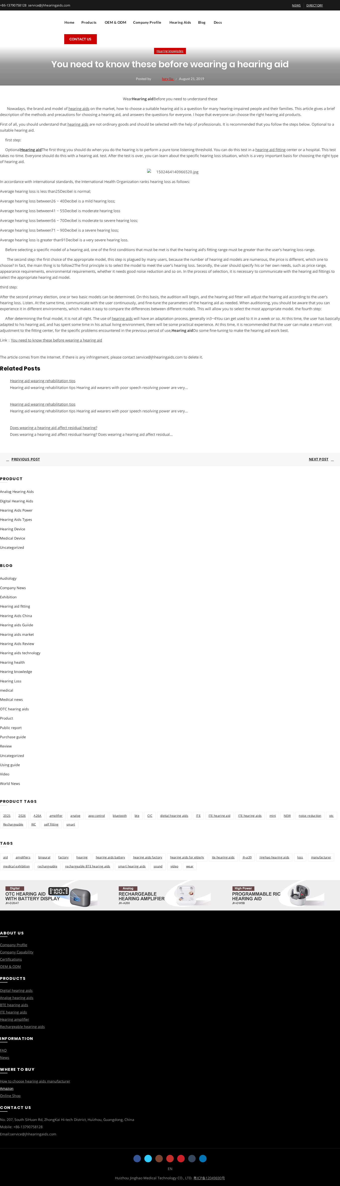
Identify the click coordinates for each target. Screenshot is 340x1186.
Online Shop (10, 1095)
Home (69, 22)
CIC (149, 816)
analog (75, 816)
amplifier (56, 816)
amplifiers (23, 857)
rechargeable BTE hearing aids (87, 866)
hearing (82, 857)
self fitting (51, 824)
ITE (198, 816)
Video (4, 774)
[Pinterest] (181, 1158)
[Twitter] (148, 1158)
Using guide (10, 764)
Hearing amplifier (14, 1019)
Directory (314, 5)
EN (170, 1168)
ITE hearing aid (219, 816)
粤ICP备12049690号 (209, 1178)
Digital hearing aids (16, 990)
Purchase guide (13, 736)
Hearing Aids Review (17, 643)
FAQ (3, 1050)
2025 (6, 816)
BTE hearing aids (14, 1005)
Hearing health (12, 662)
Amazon (6, 1088)
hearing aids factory (147, 857)
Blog (202, 22)
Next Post (319, 459)
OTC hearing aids (14, 709)
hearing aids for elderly (187, 857)
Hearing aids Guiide (16, 625)
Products (89, 22)
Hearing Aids (180, 22)
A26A (37, 816)
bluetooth (120, 816)
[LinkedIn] (203, 1158)
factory (63, 857)
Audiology (8, 578)
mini (273, 816)
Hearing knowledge (170, 51)
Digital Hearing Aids (16, 501)
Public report (11, 727)
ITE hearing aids (250, 816)
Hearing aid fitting (15, 606)
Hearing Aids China (16, 615)
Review (6, 746)
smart (70, 824)
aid (5, 857)
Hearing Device (12, 529)
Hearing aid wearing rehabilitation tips (42, 380)
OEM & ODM (115, 22)
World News (10, 783)
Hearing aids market (17, 634)
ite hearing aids (223, 857)
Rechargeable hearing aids (22, 1026)
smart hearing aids (132, 866)
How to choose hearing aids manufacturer (35, 1081)
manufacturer (321, 857)
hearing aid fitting (270, 149)
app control (96, 816)
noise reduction (310, 816)
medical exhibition (16, 866)
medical (6, 690)
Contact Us (80, 39)
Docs (218, 22)
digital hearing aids (174, 816)
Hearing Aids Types (16, 519)
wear (189, 866)
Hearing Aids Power (16, 510)
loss (300, 857)
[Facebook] (137, 1158)
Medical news (11, 699)
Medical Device (12, 538)
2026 (22, 816)
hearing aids (78, 108)
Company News (13, 587)
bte (137, 816)
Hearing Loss (10, 681)
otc (331, 816)
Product (6, 718)
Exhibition (8, 597)
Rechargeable (13, 824)
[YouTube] (170, 1158)
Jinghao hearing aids (274, 857)
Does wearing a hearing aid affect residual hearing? (53, 427)
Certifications (11, 959)
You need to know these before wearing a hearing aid (56, 340)
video (174, 866)
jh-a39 (247, 857)
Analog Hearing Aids (17, 491)
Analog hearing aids (16, 997)
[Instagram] (159, 1158)
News (4, 1057)
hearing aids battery (110, 857)
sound (158, 866)
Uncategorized (12, 547)
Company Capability (16, 952)
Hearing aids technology (20, 652)
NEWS (296, 5)
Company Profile (147, 22)
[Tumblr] (192, 1158)
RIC (33, 824)
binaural (44, 857)
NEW (287, 816)
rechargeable (47, 866)
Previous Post (25, 459)
